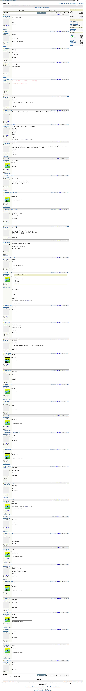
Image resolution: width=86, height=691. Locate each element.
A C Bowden (54, 110)
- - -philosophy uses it (9, 499)
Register (76, 6)
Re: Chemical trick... (9, 79)
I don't (6, 31)
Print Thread (5, 12)
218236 (68, 581)
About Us (61, 3)
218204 (68, 96)
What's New (67, 3)
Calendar (40, 7)
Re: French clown (8, 305)
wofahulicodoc (53, 31)
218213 (68, 226)
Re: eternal (7, 629)
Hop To (11, 676)
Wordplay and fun (25, 6)
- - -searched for (8, 449)
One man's (7, 62)
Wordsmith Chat (46, 688)
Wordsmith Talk (6, 6)
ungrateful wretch (8, 564)
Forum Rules (6, 681)
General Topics (18, 6)
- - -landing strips (8, 272)
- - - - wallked (7, 415)
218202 (68, 62)
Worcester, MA (5, 29)
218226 (68, 432)
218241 (68, 643)
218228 (68, 466)
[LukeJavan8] (7, 167)
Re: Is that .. (7, 48)
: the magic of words (8, 0)
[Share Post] (64, 14)
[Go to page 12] (68, 13)
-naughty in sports (8, 384)
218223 (68, 384)
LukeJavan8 (54, 175)
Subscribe (44, 686)
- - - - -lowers (7, 547)
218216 (68, 272)
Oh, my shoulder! (8, 240)
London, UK (5, 93)
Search (72, 3)
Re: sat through (8, 660)
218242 (68, 660)
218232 (68, 533)
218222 (68, 370)
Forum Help (72, 681)
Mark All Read (13, 681)
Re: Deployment (8, 370)
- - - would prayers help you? (11, 192)
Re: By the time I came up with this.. (12, 339)
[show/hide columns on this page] (82, 7)
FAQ (47, 686)
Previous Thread (20, 10)
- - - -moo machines (9, 581)
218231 (68, 516)
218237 (68, 598)
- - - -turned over (8, 643)
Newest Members (73, 20)
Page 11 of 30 (41, 12)
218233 (68, 547)
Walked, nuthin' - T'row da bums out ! (12, 432)
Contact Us (81, 3)
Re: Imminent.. (8, 598)
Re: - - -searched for (9, 466)
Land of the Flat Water (6, 173)
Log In (81, 6)
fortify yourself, (8, 322)
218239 (68, 612)
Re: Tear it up (7, 401)
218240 (68, 629)
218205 (68, 110)
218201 (68, 48)
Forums (12, 6)
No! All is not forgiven (9, 175)
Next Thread (52, 10)
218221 (68, 353)
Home (26, 686)
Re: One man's (8, 96)
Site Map (76, 3)
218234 (68, 564)
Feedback (59, 686)
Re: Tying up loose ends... (10, 124)
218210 (68, 192)
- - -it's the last (8, 353)
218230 (68, 499)
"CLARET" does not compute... (11, 142)
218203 (68, 79)
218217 (68, 305)
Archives (50, 686)
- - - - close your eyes (9, 612)
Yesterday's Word (37, 686)
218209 (68, 175)
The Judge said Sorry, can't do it (11, 483)
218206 (68, 124)
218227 (68, 449)
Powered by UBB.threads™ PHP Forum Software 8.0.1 (43, 690)
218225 (68, 415)
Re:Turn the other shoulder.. (10, 257)
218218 (68, 322)
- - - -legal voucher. (8, 158)
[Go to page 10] (46, 13)
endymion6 (54, 62)
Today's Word (31, 686)
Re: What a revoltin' (9, 533)
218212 (68, 209)
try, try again (7, 516)
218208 (68, 158)
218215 (68, 257)
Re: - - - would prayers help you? (11, 209)
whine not (7, 14)
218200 (68, 31)
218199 (68, 14)
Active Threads (46, 7)
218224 (68, 401)
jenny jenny (54, 14)
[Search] (80, 7)
